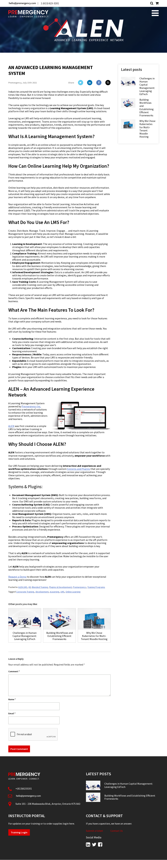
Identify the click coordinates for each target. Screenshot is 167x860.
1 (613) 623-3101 (50, 3)
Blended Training (40, 587)
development (42, 591)
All (29, 587)
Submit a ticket (94, 830)
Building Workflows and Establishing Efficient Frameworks (146, 107)
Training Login (19, 832)
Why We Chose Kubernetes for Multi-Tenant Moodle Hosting (147, 128)
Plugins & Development (60, 587)
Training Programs (96, 587)
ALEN (11, 426)
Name (12, 699)
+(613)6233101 (23, 788)
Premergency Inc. (31, 406)
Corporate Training (25, 591)
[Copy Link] (108, 82)
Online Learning (73, 591)
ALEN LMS (22, 587)
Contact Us (116, 830)
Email (11, 713)
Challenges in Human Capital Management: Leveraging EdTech (147, 86)
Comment (14, 671)
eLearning (54, 591)
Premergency (79, 587)
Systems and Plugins (78, 468)
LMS (62, 591)
